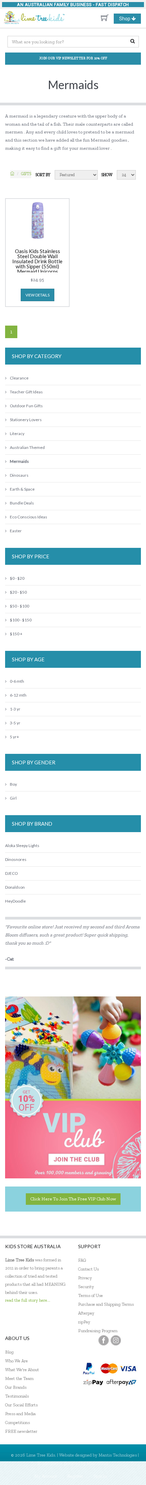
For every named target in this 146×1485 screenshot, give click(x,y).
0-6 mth (17, 681)
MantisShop (98, 1463)
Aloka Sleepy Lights (22, 845)
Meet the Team (19, 1378)
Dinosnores (15, 859)
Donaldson (15, 887)
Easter (16, 530)
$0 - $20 (17, 578)
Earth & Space (22, 489)
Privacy (85, 1277)
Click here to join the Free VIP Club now (73, 1199)
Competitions (17, 1422)
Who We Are (16, 1360)
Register (75, 1476)
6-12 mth (18, 695)
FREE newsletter (21, 1431)
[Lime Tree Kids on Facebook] (103, 1340)
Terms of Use (90, 1295)
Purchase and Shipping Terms (106, 1304)
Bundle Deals (22, 503)
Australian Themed (27, 447)
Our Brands (15, 1387)
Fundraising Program (97, 1330)
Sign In (100, 1476)
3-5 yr (15, 722)
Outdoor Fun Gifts (26, 405)
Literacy (17, 433)
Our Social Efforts (21, 1404)
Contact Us (88, 1269)
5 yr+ (14, 736)
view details (37, 295)
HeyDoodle (15, 901)
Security (86, 1286)
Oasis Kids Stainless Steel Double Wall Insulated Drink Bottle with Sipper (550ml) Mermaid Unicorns (37, 260)
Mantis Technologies (117, 1455)
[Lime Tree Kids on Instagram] (116, 1340)
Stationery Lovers (26, 419)
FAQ (82, 1260)
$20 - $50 (18, 592)
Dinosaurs (19, 475)
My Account (45, 1476)
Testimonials (17, 1396)
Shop (130, 20)
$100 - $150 (21, 619)
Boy (13, 784)
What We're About (22, 1369)
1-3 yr (15, 708)
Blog (9, 1352)
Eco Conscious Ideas (28, 516)
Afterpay (86, 1313)
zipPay (84, 1321)
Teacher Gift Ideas (26, 391)
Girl (13, 798)
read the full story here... (27, 1300)
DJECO (11, 873)
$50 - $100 (19, 606)
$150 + (16, 633)
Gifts (26, 173)
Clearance (19, 377)
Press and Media (20, 1413)
